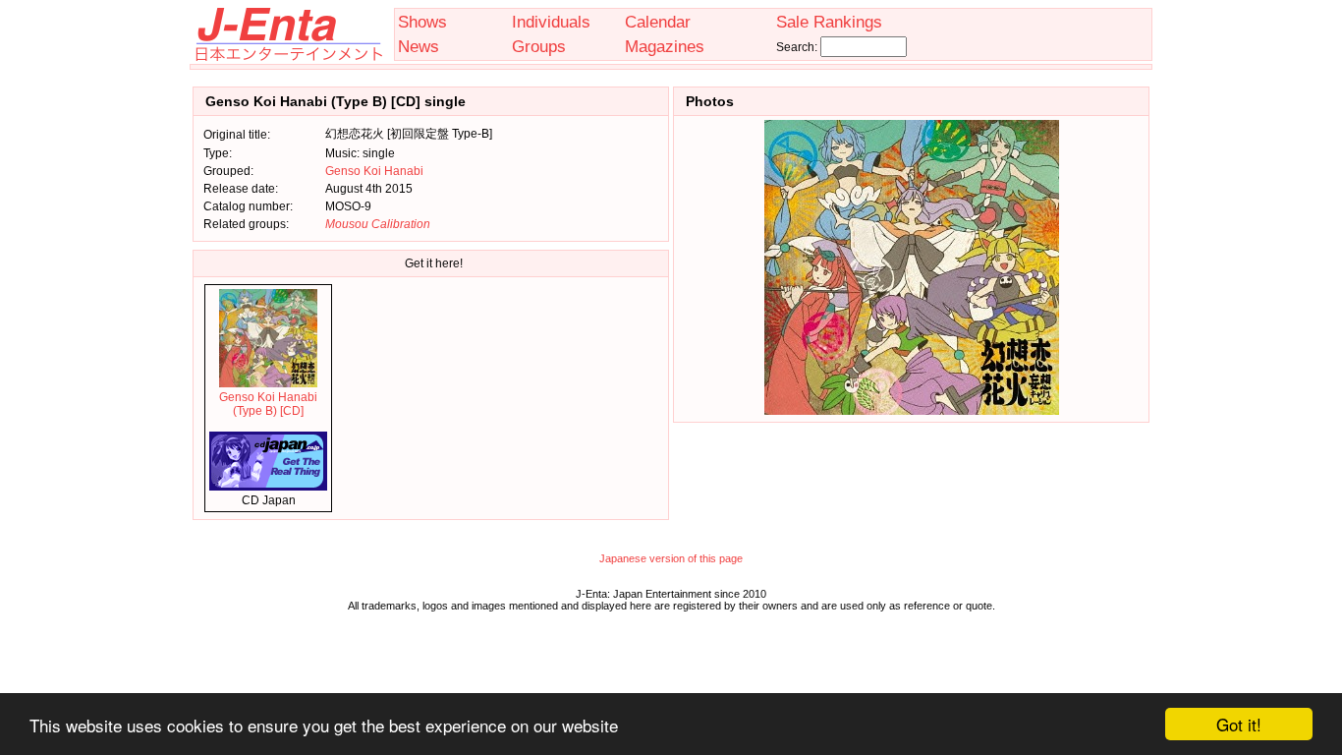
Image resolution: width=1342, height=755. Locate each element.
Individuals (551, 21)
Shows (422, 21)
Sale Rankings (829, 21)
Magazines (664, 46)
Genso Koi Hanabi (374, 171)
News (418, 46)
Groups (539, 46)
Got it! (1238, 724)
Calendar (658, 21)
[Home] (288, 57)
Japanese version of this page (671, 558)
